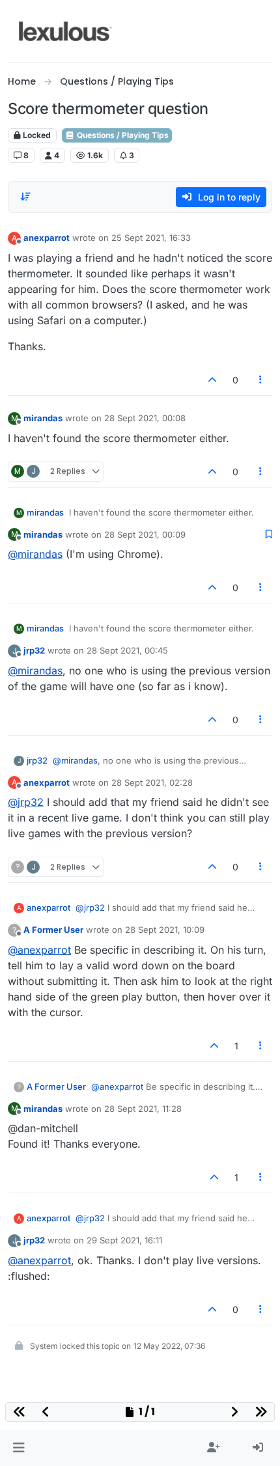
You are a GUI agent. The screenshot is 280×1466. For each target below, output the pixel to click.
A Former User (53, 929)
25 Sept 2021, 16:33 (151, 237)
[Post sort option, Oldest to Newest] (25, 196)
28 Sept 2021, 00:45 (127, 650)
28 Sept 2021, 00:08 (145, 418)
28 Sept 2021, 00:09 (145, 534)
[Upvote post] (212, 380)
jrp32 (34, 650)
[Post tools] (261, 380)
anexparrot (46, 237)
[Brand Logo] (65, 31)
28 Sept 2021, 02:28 (152, 782)
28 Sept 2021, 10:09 (164, 929)
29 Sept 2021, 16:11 (124, 1240)
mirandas (43, 418)
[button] (18, 1448)
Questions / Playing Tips (122, 135)
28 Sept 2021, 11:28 (143, 1108)
